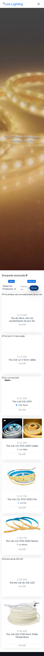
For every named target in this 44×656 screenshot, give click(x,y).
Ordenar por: (24, 287)
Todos (11, 281)
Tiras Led (32, 281)
